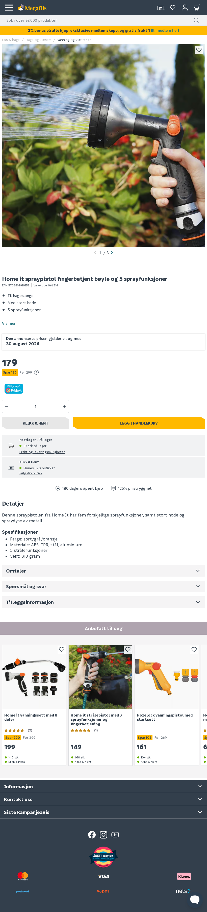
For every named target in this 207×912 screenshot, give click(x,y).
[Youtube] (115, 835)
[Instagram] (103, 835)
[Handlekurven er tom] (197, 8)
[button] (196, 20)
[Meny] (9, 8)
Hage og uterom (38, 39)
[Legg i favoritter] (199, 50)
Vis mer (9, 323)
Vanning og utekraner (74, 39)
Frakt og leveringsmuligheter (42, 452)
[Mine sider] (173, 8)
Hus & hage (11, 39)
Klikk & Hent (35, 423)
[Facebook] (92, 835)
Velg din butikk (30, 473)
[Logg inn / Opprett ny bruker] (185, 8)
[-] (6, 406)
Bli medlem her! (165, 30)
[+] (64, 406)
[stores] (160, 8)
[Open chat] (195, 900)
